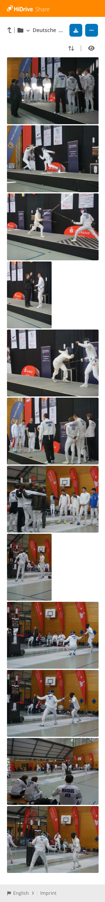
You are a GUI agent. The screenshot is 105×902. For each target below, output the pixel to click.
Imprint (48, 893)
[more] (91, 30)
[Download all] (75, 30)
